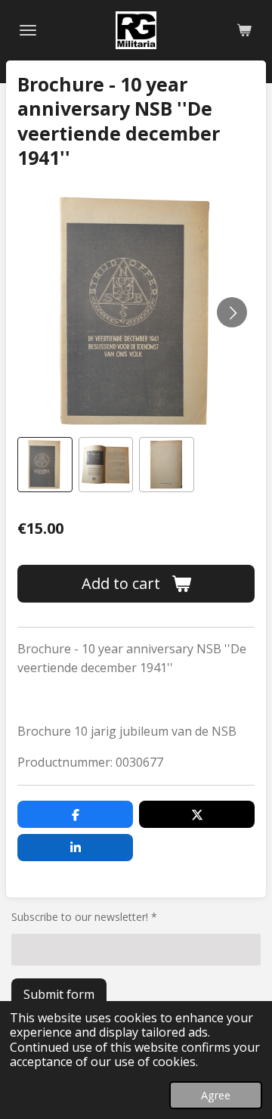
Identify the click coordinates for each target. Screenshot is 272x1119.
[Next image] (232, 312)
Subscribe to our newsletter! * (84, 917)
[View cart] (244, 30)
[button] (45, 464)
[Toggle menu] (28, 30)
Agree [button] (215, 1095)
